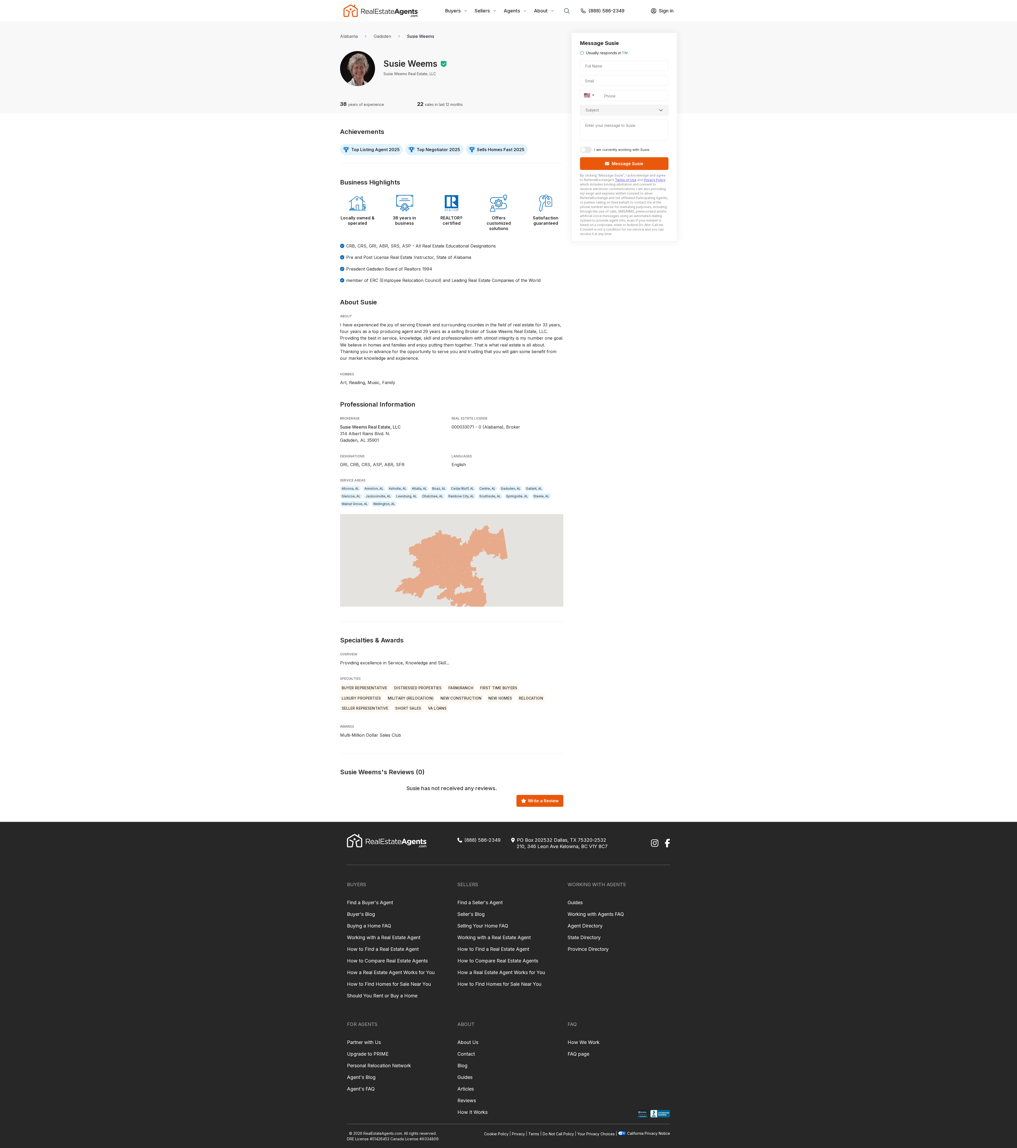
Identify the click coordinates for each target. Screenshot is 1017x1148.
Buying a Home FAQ (369, 926)
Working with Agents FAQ (596, 914)
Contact (466, 1054)
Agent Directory (585, 926)
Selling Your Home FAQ (482, 926)
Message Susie (627, 163)
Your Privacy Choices (596, 1133)
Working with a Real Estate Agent (383, 937)
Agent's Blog (361, 1077)
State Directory (584, 937)
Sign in (666, 10)
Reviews (466, 1100)
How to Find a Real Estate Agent (383, 949)
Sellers (482, 10)
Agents (512, 10)
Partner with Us (364, 1042)
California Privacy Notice (648, 1133)
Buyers (453, 10)
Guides (575, 902)
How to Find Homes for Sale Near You (389, 984)
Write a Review (543, 800)
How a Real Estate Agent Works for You (391, 972)
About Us (467, 1042)
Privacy (518, 1133)
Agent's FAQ (361, 1089)
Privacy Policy (655, 180)
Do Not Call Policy (558, 1133)
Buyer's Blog (361, 914)
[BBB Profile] (660, 1114)
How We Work (584, 1042)
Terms (533, 1133)
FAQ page (578, 1054)
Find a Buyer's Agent (370, 902)
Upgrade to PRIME (368, 1054)
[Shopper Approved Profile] (642, 1114)
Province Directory (588, 949)
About (541, 10)
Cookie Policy (496, 1133)
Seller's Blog (471, 914)
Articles (465, 1089)
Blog (462, 1065)
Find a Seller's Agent (480, 902)
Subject (592, 110)
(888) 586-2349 (606, 10)
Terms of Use (625, 180)
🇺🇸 (587, 95)
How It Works (472, 1112)
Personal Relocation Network (379, 1065)
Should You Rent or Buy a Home (382, 995)
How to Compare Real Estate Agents (387, 961)
